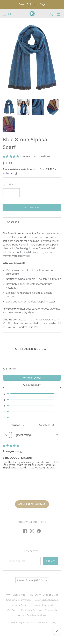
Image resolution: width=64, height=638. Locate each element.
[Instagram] (32, 531)
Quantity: (8, 184)
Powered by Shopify (45, 622)
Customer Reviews (31, 610)
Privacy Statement (42, 605)
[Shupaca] (32, 13)
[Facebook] (25, 531)
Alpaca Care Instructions (32, 615)
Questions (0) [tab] (46, 425)
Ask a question (32, 384)
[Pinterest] (39, 531)
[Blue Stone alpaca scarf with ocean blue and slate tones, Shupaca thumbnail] (9, 107)
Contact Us (51, 610)
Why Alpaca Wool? (16, 594)
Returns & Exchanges (46, 599)
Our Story (35, 594)
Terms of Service (20, 605)
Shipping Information (18, 599)
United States (30, 580)
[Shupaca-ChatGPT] (4, 14)
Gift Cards (12, 610)
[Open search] (9, 14)
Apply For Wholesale (31, 504)
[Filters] (6, 435)
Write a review (32, 377)
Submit (50, 561)
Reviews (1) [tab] (17, 425)
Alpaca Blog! (50, 594)
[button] (11, 156)
